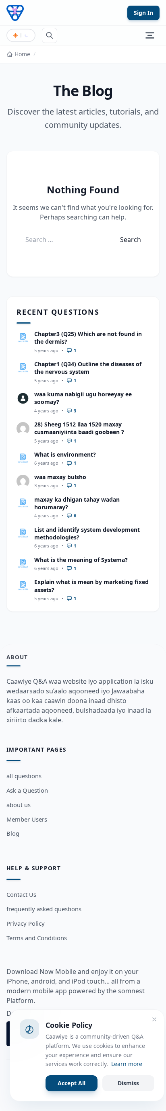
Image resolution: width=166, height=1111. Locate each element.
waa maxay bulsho (60, 477)
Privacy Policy (25, 923)
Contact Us (21, 894)
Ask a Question (27, 790)
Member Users (26, 819)
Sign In (143, 12)
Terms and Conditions (36, 938)
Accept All (71, 1083)
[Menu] (150, 35)
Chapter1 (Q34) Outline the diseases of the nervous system (87, 367)
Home (22, 54)
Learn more (126, 1064)
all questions (24, 776)
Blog (12, 833)
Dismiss (128, 1083)
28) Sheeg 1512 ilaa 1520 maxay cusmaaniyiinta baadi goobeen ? (79, 428)
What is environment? (65, 454)
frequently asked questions (43, 909)
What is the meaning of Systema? (81, 560)
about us (18, 805)
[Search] (49, 35)
